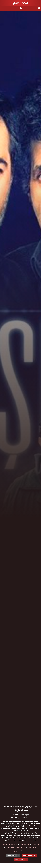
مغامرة (23, 848)
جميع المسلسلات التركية (10, 844)
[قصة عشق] (20, 3)
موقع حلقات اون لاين (20, 851)
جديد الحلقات (35, 844)
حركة (34, 848)
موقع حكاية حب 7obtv (12, 848)
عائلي (29, 848)
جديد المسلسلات (24, 844)
